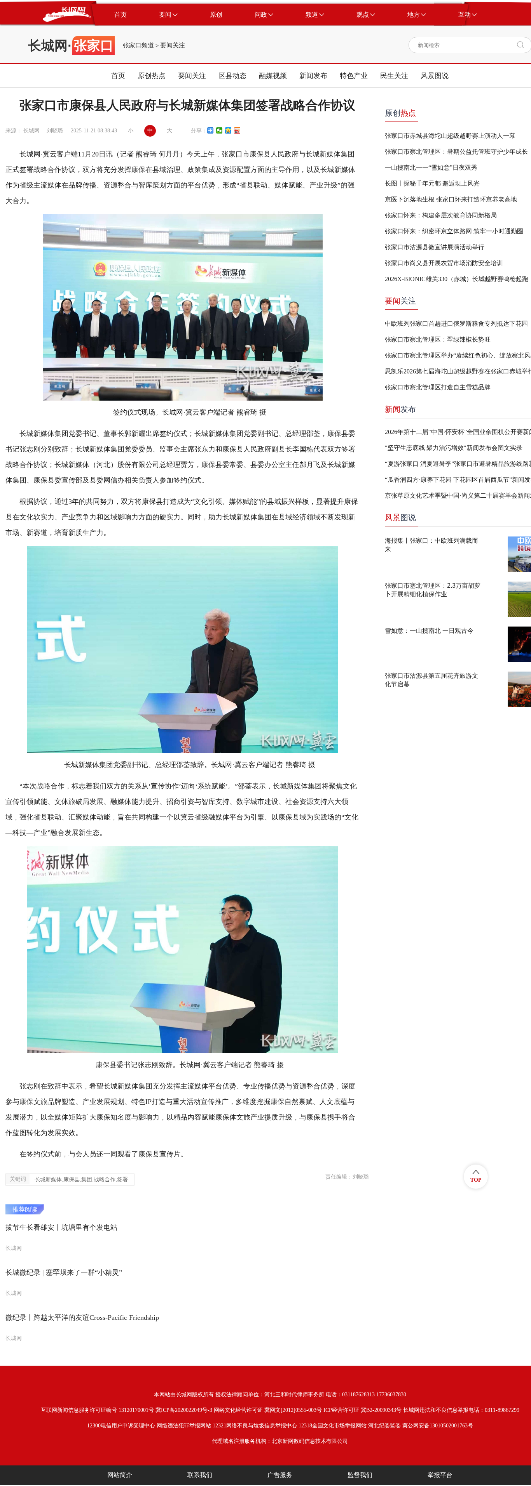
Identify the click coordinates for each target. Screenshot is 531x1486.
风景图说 (435, 76)
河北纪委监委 (384, 1426)
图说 (400, 517)
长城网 (48, 45)
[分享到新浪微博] (237, 130)
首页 (118, 76)
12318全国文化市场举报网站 (333, 1426)
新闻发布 (313, 76)
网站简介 (119, 1475)
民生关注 (394, 76)
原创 (400, 113)
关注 (400, 301)
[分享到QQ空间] (228, 130)
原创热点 (152, 76)
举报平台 (440, 1475)
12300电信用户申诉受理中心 (121, 1426)
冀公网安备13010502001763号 (437, 1426)
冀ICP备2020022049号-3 (183, 1410)
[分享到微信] (219, 130)
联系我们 (199, 1475)
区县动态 (232, 76)
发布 (400, 409)
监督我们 (360, 1475)
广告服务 (279, 1475)
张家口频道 (138, 45)
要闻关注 (172, 45)
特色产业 (354, 76)
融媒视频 (273, 76)
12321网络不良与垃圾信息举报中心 (255, 1426)
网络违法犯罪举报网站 (184, 1426)
